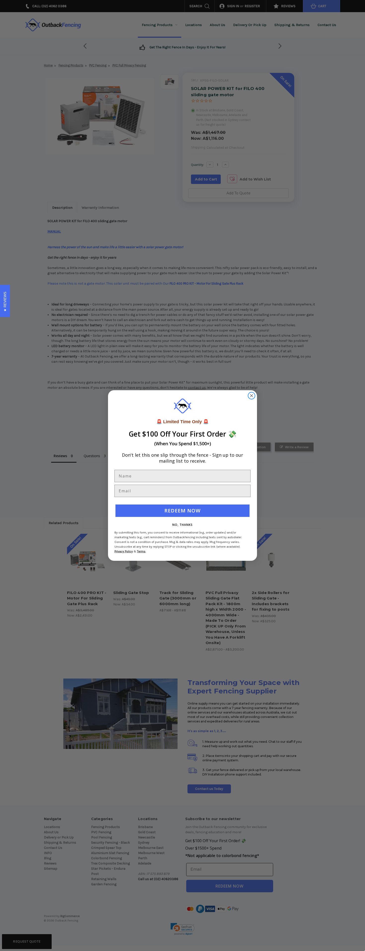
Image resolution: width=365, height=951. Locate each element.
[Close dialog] (252, 396)
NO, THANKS (182, 525)
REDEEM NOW (182, 510)
